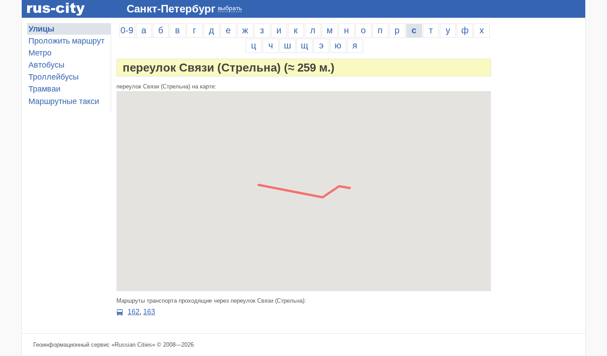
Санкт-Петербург (171, 9)
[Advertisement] (541, 156)
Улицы (41, 28)
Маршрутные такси (63, 101)
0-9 (126, 30)
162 (134, 312)
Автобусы (46, 64)
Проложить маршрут (66, 40)
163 (149, 312)
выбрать (230, 8)
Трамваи (44, 88)
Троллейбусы (53, 76)
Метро (40, 52)
